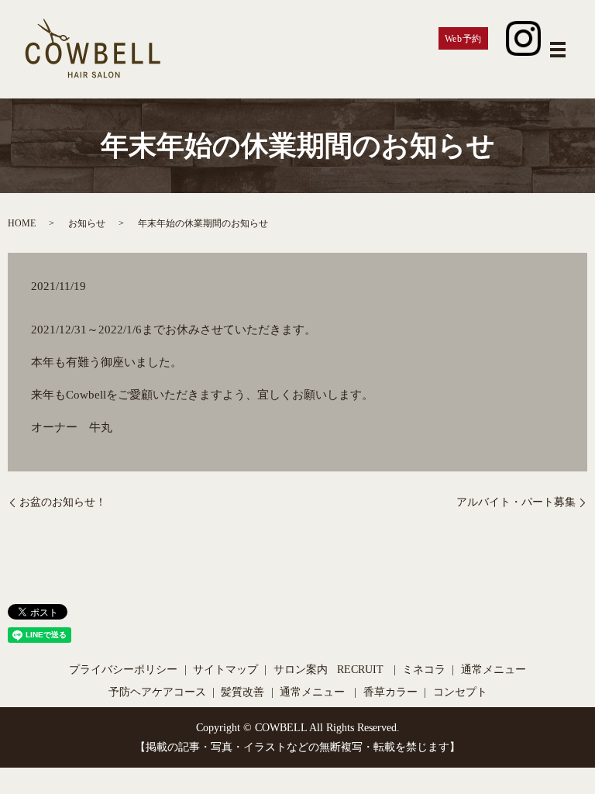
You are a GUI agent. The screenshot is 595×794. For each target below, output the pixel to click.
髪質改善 (242, 692)
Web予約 (463, 38)
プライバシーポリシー (123, 669)
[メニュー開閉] (558, 49)
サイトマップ (225, 669)
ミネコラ (423, 669)
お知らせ (86, 223)
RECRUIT (360, 669)
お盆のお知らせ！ (62, 502)
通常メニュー (493, 669)
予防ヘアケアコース (157, 692)
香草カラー (390, 692)
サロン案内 (300, 669)
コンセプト (460, 692)
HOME (22, 223)
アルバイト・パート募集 (516, 502)
